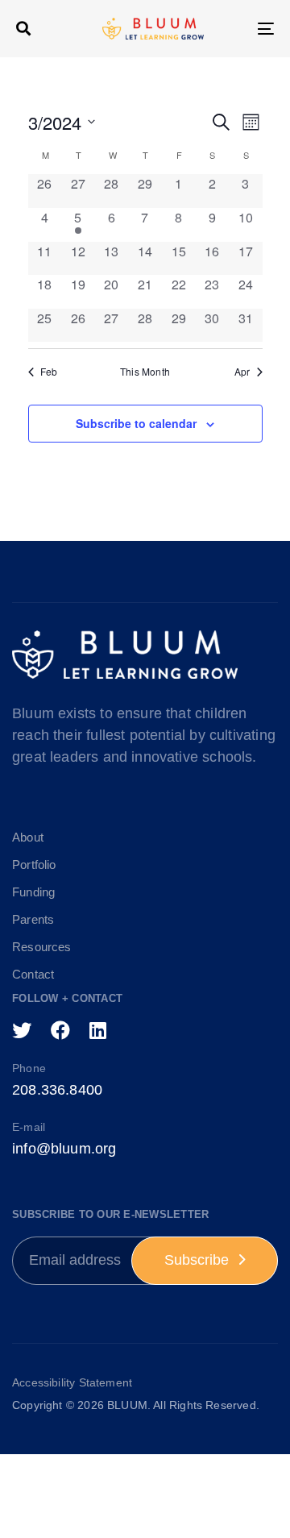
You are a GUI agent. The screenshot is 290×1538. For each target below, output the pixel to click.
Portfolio (34, 864)
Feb (49, 371)
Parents (33, 919)
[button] (23, 28)
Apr (242, 371)
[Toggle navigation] (231, 28)
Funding (33, 892)
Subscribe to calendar (136, 423)
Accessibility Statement (72, 1382)
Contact (33, 974)
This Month (145, 371)
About (28, 837)
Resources (42, 947)
